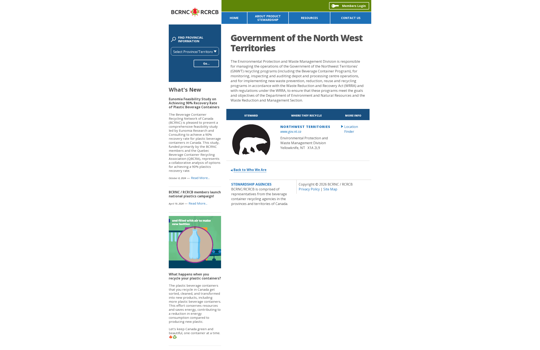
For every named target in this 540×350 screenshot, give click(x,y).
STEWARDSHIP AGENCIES (251, 184)
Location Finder (351, 129)
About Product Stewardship (268, 18)
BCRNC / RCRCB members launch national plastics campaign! (195, 194)
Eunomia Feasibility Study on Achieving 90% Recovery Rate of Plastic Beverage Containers (194, 103)
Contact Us (350, 18)
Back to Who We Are (250, 170)
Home (234, 18)
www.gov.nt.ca (290, 131)
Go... (206, 63)
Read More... (200, 178)
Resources (309, 18)
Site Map (330, 189)
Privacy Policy (309, 189)
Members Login (354, 6)
